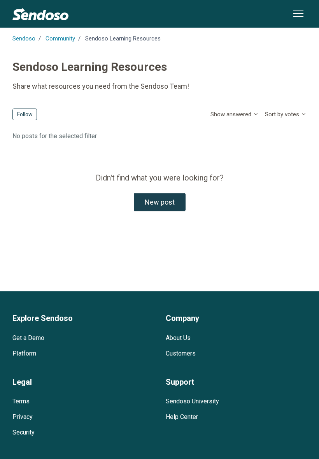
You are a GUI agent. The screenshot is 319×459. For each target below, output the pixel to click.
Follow (25, 114)
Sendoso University (192, 401)
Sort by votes (283, 114)
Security (23, 432)
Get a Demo (28, 338)
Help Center (182, 416)
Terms (21, 401)
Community (60, 38)
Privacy (22, 416)
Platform (24, 353)
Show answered (231, 114)
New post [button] (160, 202)
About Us (178, 338)
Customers (181, 353)
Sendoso (23, 38)
